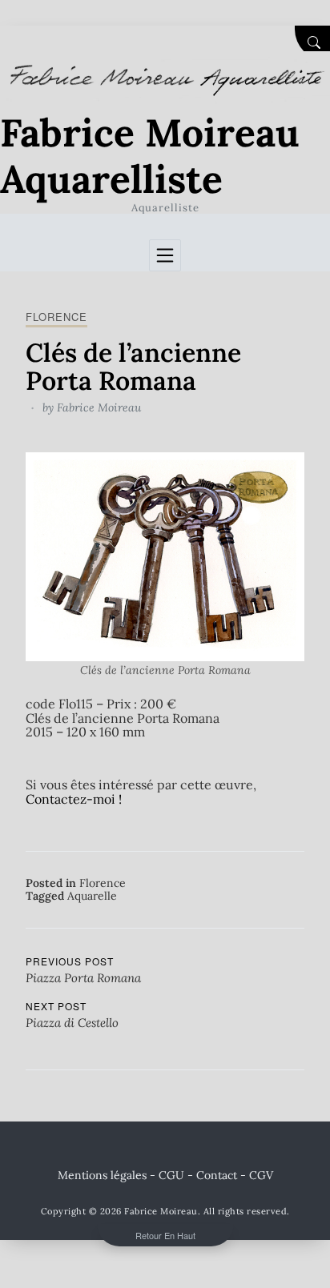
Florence (56, 316)
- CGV (256, 1175)
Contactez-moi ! (74, 799)
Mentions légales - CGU (121, 1175)
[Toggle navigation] (165, 255)
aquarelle (92, 896)
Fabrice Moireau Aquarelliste (150, 155)
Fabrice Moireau (99, 407)
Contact (216, 1175)
